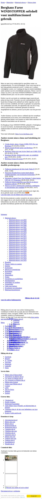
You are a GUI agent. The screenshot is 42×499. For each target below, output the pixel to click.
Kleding (7, 266)
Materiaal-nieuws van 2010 (18, 233)
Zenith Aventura (10, 402)
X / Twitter (8, 360)
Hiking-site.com (10, 436)
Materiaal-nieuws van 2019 (18, 249)
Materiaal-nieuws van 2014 (18, 240)
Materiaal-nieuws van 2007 (18, 227)
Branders (8, 262)
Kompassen (8, 268)
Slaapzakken (9, 275)
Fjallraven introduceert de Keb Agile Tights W (20, 169)
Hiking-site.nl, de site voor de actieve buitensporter (20, 299)
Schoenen (8, 273)
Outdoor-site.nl (10, 440)
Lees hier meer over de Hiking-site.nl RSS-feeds (16, 195)
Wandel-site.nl (9, 444)
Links (7, 388)
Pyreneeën (16, 324)
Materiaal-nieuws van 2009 (18, 231)
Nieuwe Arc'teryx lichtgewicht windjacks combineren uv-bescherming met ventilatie (22, 186)
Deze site (12, 333)
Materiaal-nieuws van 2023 (18, 257)
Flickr (7, 337)
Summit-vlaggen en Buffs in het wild (25, 339)
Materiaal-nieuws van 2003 (18, 220)
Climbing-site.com (11, 431)
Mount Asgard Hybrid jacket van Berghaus (19, 148)
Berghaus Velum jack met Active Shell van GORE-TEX (23, 151)
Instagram (8, 333)
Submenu (4, 214)
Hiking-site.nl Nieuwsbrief (13, 375)
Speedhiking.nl (10, 442)
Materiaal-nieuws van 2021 (18, 253)
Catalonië (16, 322)
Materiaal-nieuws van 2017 (18, 245)
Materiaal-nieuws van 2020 (18, 251)
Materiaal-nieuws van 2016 (18, 244)
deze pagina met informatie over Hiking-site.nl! (20, 318)
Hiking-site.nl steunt (11, 382)
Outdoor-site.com (10, 438)
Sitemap (11, 344)
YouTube (8, 362)
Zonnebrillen (9, 284)
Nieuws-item (32, 2)
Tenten (7, 277)
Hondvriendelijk (18, 328)
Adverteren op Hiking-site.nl (14, 376)
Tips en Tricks (9, 389)
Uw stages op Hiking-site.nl (14, 378)
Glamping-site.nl (10, 435)
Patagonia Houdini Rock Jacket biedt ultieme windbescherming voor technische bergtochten (20, 173)
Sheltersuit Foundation (12, 404)
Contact (11, 350)
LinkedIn (8, 366)
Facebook (8, 326)
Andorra (15, 331)
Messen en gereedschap (12, 269)
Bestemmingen (14, 329)
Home (3, 2)
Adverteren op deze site (20, 337)
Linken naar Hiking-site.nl (13, 384)
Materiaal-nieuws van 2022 (18, 255)
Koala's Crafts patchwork (13, 413)
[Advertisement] (13, 295)
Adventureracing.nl (11, 420)
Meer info (22, 497)
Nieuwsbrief (13, 346)
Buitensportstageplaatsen (17, 344)
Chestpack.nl (9, 400)
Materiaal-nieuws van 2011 (17, 234)
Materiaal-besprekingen (12, 290)
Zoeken (7, 393)
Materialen (9, 2)
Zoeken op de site (14, 348)
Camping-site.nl (10, 429)
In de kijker (12, 324)
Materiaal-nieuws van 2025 (18, 260)
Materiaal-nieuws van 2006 (18, 225)
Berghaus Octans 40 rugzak (14, 159)
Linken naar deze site (20, 340)
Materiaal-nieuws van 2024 (18, 258)
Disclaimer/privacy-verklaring (10, 491)
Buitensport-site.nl (11, 427)
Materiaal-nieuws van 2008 (18, 229)
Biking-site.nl (9, 424)
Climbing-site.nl (10, 433)
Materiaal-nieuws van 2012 (18, 236)
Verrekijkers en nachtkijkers (14, 279)
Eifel (14, 326)
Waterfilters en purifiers (12, 282)
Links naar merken (11, 286)
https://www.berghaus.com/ (24, 134)
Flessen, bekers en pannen (13, 264)
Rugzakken (8, 271)
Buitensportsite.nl (10, 425)
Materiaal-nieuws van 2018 (18, 247)
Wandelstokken (10, 280)
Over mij (16, 335)
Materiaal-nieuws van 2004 (18, 222)
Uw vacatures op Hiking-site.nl (15, 380)
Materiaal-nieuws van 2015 (18, 242)
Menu (3, 322)
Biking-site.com (10, 422)
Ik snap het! (34, 496)
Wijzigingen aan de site (20, 342)
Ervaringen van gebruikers (13, 288)
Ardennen (16, 320)
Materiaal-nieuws (20, 2)
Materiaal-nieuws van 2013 (18, 238)
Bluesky (7, 358)
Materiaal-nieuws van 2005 (18, 223)
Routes (11, 318)
